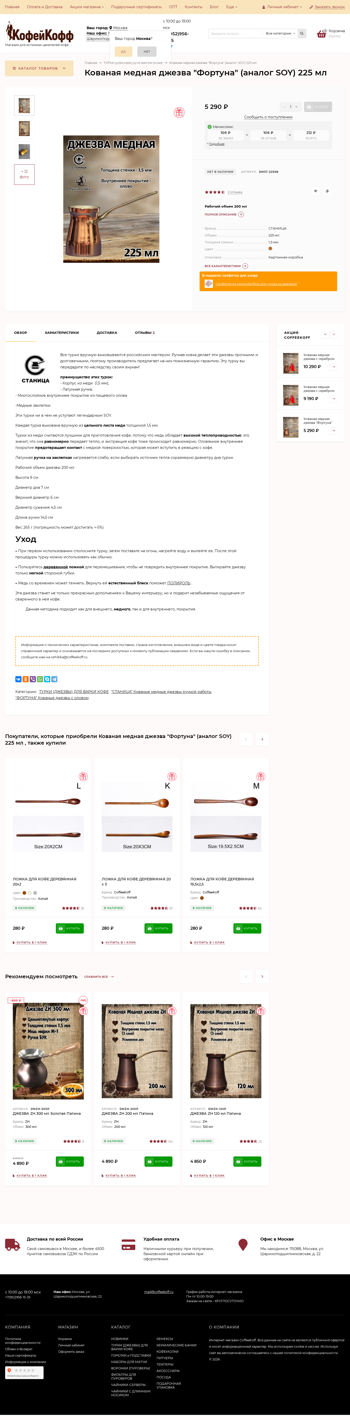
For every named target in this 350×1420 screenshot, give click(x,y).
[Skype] (47, 679)
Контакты (193, 7)
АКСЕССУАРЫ (168, 1371)
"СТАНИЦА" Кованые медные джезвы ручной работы (161, 691)
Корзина (65, 1339)
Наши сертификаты (20, 1355)
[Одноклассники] (26, 679)
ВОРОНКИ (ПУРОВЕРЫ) (130, 1368)
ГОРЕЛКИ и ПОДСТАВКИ (131, 1355)
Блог (214, 7)
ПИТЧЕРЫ (165, 1358)
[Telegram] (54, 679)
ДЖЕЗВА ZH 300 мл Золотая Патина (47, 1113)
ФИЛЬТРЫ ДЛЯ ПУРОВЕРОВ (123, 1376)
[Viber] (33, 679)
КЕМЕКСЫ (165, 1339)
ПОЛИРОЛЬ (178, 583)
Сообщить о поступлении (268, 117)
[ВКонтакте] (18, 679)
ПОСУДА (164, 1377)
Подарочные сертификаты (136, 7)
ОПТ (173, 7)
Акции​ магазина (85, 7)
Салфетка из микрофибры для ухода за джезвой (256, 284)
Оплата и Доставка (45, 7)
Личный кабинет (71, 1345)
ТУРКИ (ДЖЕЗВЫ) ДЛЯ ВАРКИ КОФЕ (133, 63)
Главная (12, 7)
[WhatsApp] (40, 679)
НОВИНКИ (119, 1339)
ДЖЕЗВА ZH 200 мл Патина (127, 1113)
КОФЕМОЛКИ (168, 1352)
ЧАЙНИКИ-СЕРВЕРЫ (128, 1385)
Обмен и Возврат (19, 1349)
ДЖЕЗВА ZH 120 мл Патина (215, 1113)
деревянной (56, 567)
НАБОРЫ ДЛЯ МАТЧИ (129, 1362)
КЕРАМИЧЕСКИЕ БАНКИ (177, 1345)
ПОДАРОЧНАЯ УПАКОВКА (169, 1385)
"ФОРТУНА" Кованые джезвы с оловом (52, 698)
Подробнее (216, 144)
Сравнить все (96, 977)
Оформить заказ (71, 1352)
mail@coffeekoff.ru (158, 1292)
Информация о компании (25, 1362)
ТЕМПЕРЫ (165, 1364)
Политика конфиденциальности (22, 1341)
